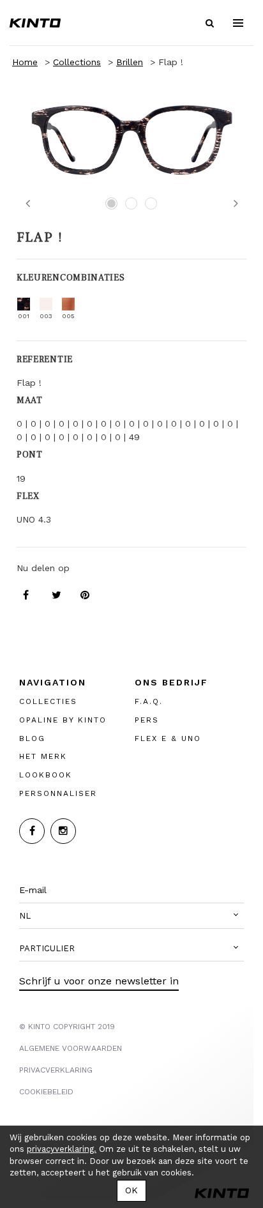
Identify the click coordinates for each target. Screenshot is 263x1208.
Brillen (129, 62)
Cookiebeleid (46, 1091)
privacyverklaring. (61, 1149)
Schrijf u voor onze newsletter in (99, 981)
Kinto (35, 23)
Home (25, 62)
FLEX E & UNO (168, 738)
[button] (131, 916)
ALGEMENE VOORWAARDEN (70, 1048)
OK (131, 1190)
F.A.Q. (149, 701)
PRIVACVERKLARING (56, 1070)
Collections (77, 62)
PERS (147, 719)
